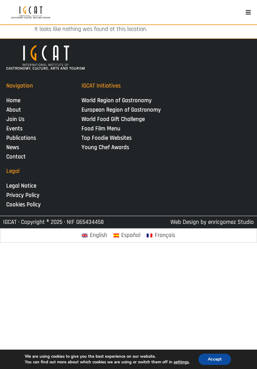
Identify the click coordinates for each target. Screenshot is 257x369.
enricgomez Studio (231, 222)
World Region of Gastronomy (116, 100)
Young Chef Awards (105, 147)
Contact (16, 157)
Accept (215, 359)
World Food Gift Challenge (113, 119)
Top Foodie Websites (106, 138)
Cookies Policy (23, 205)
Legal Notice (21, 186)
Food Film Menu (100, 129)
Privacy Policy (22, 195)
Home (13, 100)
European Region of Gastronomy (121, 110)
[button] (248, 12)
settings (181, 362)
